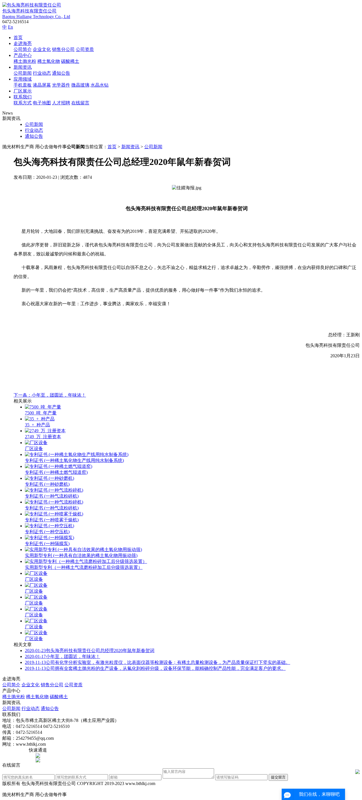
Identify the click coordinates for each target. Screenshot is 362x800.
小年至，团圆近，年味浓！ (62, 656)
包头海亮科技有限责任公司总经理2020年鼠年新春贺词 (89, 650)
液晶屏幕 (42, 85)
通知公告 (61, 73)
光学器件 (61, 85)
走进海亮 (23, 43)
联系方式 (23, 102)
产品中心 (23, 55)
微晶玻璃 (80, 85)
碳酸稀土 (70, 61)
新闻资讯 (23, 67)
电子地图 (42, 102)
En (10, 27)
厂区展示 (23, 91)
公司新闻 (23, 73)
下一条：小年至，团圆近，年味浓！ (50, 395)
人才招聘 (61, 102)
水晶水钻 (99, 85)
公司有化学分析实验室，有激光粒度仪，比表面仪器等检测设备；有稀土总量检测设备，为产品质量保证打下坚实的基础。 (157, 662)
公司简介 (23, 49)
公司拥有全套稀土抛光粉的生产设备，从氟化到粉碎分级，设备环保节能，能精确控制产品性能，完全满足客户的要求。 (155, 668)
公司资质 (85, 49)
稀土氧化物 (48, 61)
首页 (18, 37)
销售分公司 (63, 49)
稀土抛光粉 (25, 61)
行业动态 (42, 73)
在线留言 (80, 102)
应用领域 (23, 79)
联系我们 (23, 96)
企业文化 (42, 49)
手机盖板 (23, 85)
